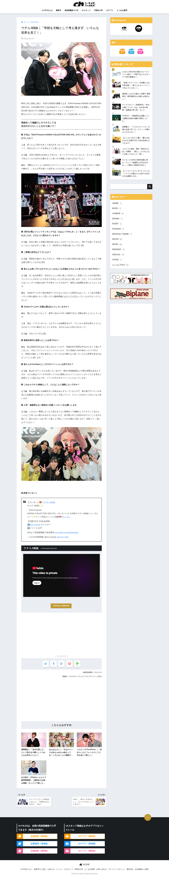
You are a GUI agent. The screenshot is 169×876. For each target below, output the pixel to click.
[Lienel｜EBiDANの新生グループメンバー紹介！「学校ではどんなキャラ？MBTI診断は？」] (131, 69)
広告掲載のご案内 (142, 869)
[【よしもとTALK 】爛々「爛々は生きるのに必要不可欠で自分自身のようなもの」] (131, 135)
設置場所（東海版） (40, 843)
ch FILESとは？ (26, 869)
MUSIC (117, 244)
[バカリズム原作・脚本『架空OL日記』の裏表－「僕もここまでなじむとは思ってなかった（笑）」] (131, 146)
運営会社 (130, 869)
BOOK (116, 208)
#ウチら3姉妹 (49, 502)
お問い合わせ (101, 869)
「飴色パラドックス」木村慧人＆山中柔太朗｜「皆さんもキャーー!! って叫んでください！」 (136, 85)
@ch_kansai (35, 525)
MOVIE (117, 239)
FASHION (98, 672)
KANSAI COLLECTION (79, 676)
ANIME (116, 203)
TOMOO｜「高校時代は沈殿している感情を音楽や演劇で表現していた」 (136, 118)
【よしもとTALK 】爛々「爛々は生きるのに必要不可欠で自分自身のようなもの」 (136, 140)
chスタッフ (86, 10)
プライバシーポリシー (116, 869)
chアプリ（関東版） (87, 836)
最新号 (58, 10)
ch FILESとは (47, 10)
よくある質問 (122, 10)
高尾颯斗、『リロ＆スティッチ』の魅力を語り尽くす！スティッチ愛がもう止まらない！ (136, 129)
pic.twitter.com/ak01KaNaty (67, 532)
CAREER (117, 213)
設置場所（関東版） (40, 836)
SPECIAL (118, 254)
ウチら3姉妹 (97, 676)
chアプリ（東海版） (87, 843)
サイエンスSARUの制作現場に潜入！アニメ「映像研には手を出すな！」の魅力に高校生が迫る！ (135, 162)
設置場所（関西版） (40, 851)
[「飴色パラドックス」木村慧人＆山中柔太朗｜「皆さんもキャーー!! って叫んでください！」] (131, 80)
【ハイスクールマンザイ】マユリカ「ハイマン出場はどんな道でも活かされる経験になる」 (136, 173)
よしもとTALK (120, 265)
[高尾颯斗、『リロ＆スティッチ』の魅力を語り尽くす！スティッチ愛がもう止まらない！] (131, 124)
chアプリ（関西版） (87, 851)
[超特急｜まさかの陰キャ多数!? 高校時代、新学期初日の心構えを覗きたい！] (131, 91)
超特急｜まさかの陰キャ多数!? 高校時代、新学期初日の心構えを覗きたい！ (136, 96)
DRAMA (117, 219)
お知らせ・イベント (55, 869)
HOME (86, 864)
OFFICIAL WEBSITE (61, 606)
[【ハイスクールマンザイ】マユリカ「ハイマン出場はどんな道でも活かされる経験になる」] (131, 168)
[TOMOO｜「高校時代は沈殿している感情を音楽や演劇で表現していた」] (131, 113)
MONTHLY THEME (121, 234)
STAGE (116, 260)
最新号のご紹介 (40, 869)
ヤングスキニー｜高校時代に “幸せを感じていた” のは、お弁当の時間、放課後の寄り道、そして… (135, 107)
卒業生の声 (98, 10)
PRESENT (118, 249)
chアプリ (109, 10)
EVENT (116, 224)
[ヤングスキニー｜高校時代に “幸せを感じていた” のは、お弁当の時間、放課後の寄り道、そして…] (131, 102)
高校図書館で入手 (71, 10)
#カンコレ (65, 517)
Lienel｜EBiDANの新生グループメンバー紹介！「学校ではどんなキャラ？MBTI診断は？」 (136, 74)
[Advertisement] (61, 633)
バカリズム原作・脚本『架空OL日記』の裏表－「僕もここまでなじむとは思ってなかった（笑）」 (136, 151)
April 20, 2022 (63, 537)
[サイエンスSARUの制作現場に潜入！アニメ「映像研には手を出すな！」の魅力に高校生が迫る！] (131, 157)
